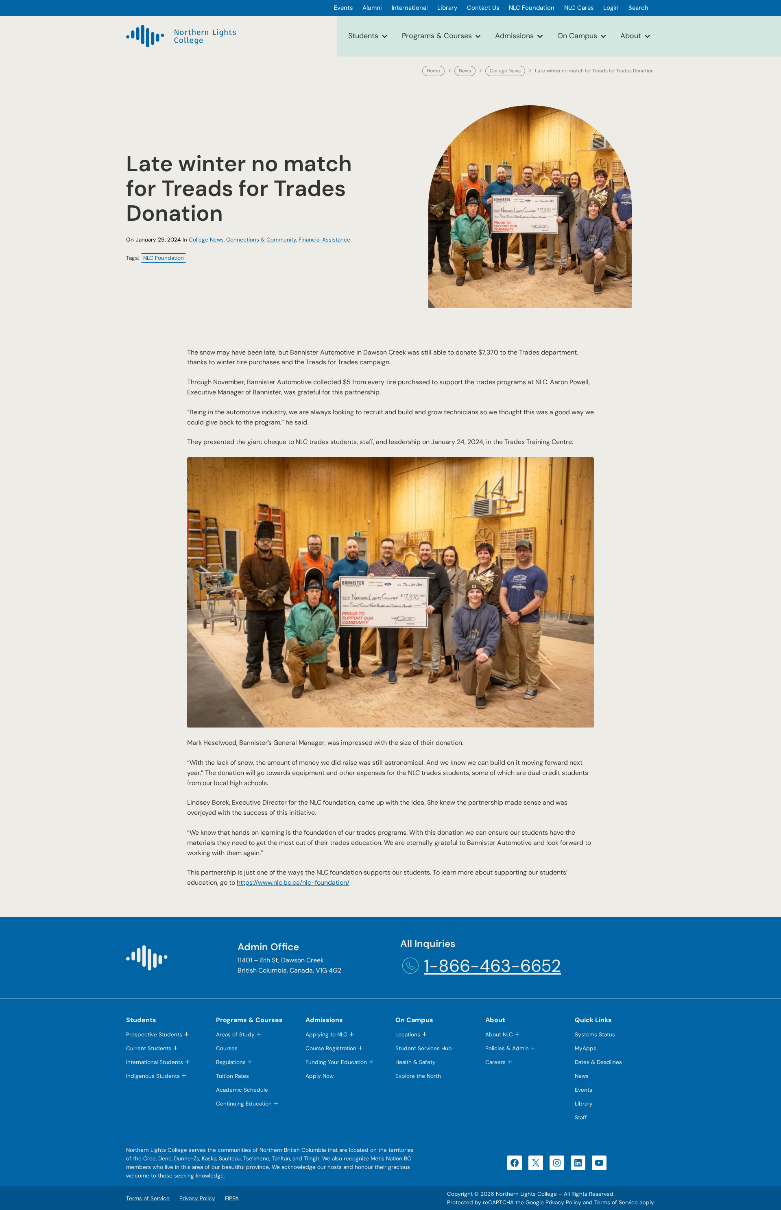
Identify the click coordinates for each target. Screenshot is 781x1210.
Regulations (231, 1062)
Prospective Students (154, 1034)
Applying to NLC (326, 1034)
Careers (495, 1062)
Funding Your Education (336, 1062)
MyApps (585, 1048)
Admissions (514, 36)
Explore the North (418, 1076)
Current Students (148, 1048)
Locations (407, 1034)
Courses (227, 1048)
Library (584, 1103)
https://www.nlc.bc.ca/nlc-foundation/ (293, 882)
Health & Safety (415, 1062)
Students (363, 36)
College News (505, 70)
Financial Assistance (324, 239)
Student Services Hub (423, 1048)
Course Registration (330, 1048)
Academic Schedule (242, 1089)
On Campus (577, 36)
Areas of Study (235, 1034)
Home (433, 70)
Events (583, 1089)
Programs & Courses (437, 36)
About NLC (499, 1034)
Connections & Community (261, 239)
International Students (154, 1062)
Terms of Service (616, 1202)
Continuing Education (244, 1103)
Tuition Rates (232, 1076)
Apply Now (319, 1076)
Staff (581, 1117)
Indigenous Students (153, 1076)
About (630, 36)
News (465, 70)
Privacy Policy (563, 1202)
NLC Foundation (163, 258)
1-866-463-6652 (492, 966)
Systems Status (595, 1034)
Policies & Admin (507, 1048)
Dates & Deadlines (598, 1062)
